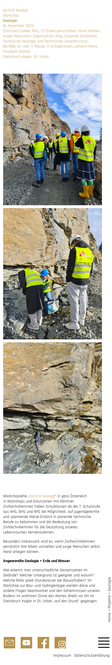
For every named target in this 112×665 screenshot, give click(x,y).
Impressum (62, 655)
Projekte (109, 602)
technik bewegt (42, 496)
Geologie (109, 584)
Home (109, 617)
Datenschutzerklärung (91, 655)
